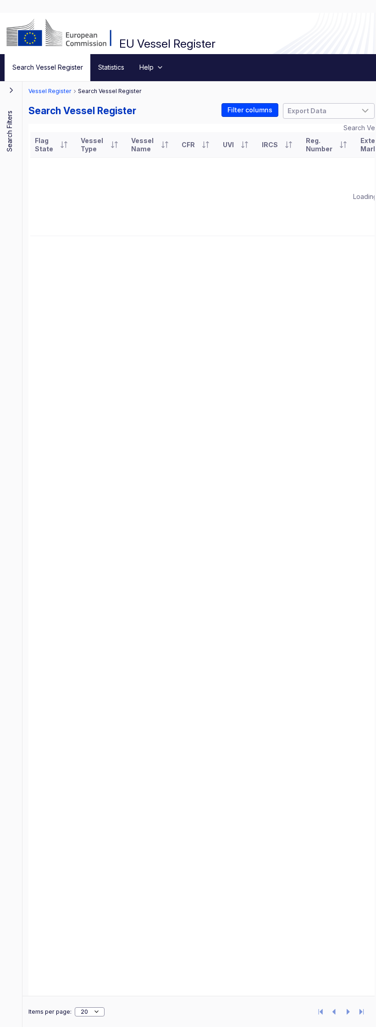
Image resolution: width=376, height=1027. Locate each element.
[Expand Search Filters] (11, 90)
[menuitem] (47, 67)
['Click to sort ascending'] (64, 145)
